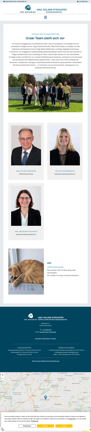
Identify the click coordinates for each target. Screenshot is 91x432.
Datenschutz (46, 338)
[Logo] (45, 9)
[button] (45, 17)
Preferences (27, 426)
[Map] (45, 400)
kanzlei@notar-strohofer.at (16, 1)
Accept (64, 426)
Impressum (38, 338)
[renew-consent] (2, 429)
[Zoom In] (2, 375)
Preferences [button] (34, 421)
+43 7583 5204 (83, 1)
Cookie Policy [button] (72, 419)
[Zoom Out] (2, 378)
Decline (45, 426)
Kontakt (53, 338)
